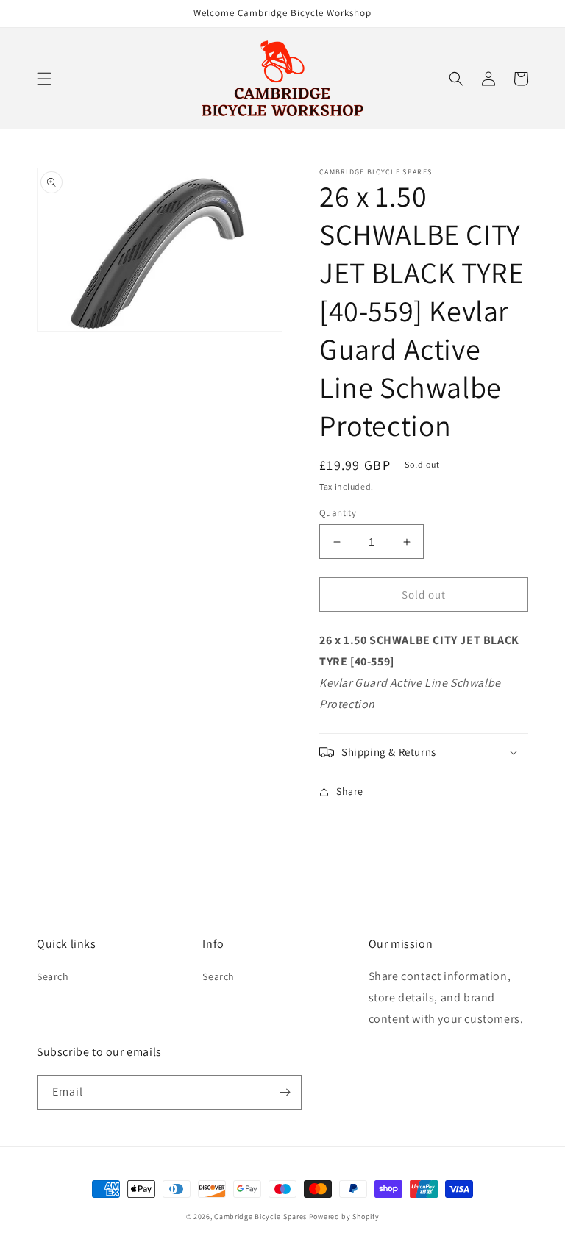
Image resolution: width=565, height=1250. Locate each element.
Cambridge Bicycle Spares (260, 1216)
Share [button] (349, 791)
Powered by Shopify (344, 1216)
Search (53, 976)
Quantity (337, 513)
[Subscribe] (285, 1092)
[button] (44, 79)
